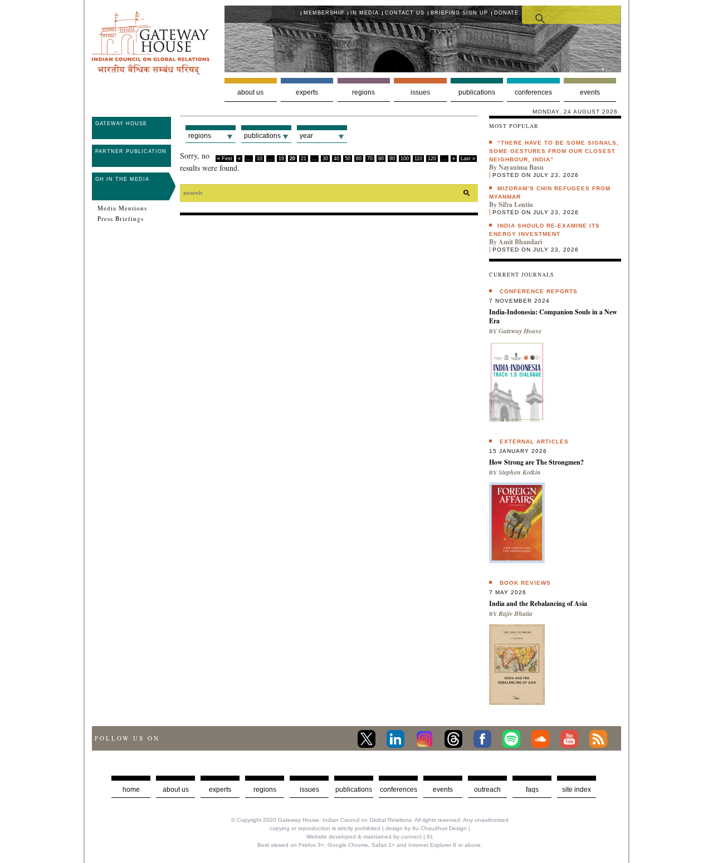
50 (347, 158)
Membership (324, 13)
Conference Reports (539, 291)
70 (370, 158)
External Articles (534, 441)
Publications (476, 92)
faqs (532, 789)
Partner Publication (131, 151)
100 (405, 158)
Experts (307, 92)
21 (303, 158)
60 (359, 158)
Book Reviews (525, 583)
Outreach (487, 789)
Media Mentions (122, 208)
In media (364, 13)
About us (250, 92)
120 (432, 158)
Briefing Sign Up (459, 13)
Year (306, 136)
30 (325, 158)
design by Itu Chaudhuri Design (426, 828)
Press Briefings (120, 219)
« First (224, 158)
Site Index (576, 789)
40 (336, 158)
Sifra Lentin (516, 204)
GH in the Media (122, 179)
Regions (363, 92)
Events (590, 92)
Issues (420, 92)
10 (259, 158)
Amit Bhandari (520, 241)
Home (131, 789)
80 (381, 158)
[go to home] (150, 72)
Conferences (533, 92)
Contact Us (404, 13)
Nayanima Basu (521, 167)
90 (392, 158)
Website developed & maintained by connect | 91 (369, 837)
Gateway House (121, 123)
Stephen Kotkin (520, 472)
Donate (506, 13)
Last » (468, 158)
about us (176, 789)
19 (281, 158)
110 (418, 158)
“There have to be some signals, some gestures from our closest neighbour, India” (554, 151)
